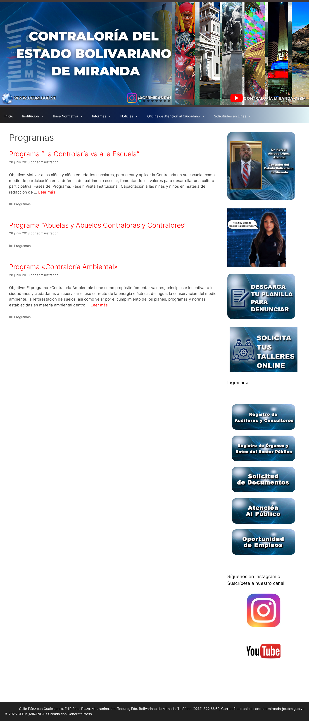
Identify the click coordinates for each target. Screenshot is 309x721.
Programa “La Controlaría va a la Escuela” (74, 154)
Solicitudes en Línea (230, 116)
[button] (140, 101)
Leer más (46, 192)
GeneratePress (80, 714)
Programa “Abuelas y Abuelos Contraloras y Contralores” (98, 225)
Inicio (9, 116)
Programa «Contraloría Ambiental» (63, 267)
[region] (154, 53)
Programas (22, 204)
